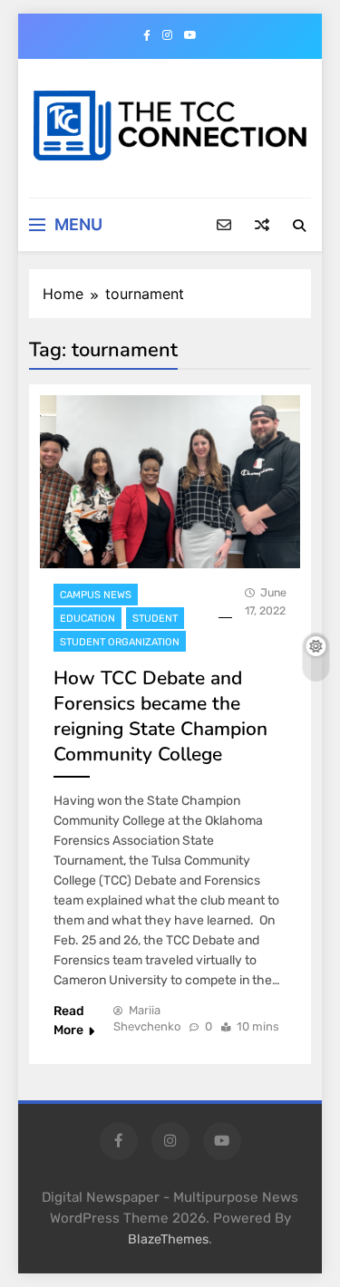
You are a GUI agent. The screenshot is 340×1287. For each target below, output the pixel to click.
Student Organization (120, 642)
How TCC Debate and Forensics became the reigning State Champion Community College (160, 716)
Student (155, 618)
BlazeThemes (168, 1239)
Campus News (95, 595)
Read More (68, 1020)
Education (87, 618)
